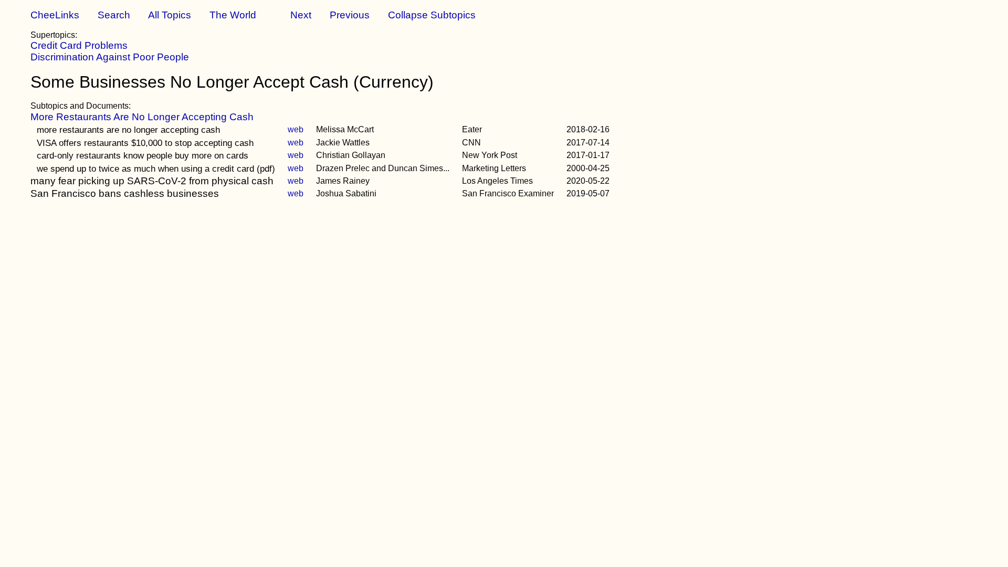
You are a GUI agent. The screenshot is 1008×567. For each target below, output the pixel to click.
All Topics (169, 14)
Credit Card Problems (79, 45)
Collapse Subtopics (432, 14)
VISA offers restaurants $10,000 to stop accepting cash (145, 143)
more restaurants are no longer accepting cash (128, 129)
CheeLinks (54, 14)
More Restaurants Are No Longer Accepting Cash (142, 116)
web (295, 129)
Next (300, 14)
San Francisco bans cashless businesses (124, 193)
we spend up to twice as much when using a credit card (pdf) (156, 168)
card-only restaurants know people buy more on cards (142, 155)
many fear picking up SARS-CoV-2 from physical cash (152, 180)
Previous (350, 14)
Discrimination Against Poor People (109, 56)
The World (232, 14)
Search (114, 14)
